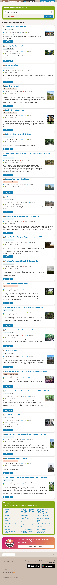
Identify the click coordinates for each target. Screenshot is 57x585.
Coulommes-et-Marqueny (11, 523)
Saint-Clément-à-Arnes (26, 528)
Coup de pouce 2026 (8, 572)
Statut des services (23, 582)
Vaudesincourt (41, 528)
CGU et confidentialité (8, 561)
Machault (23, 514)
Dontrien (7, 525)
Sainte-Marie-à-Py (41, 517)
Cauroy (6, 521)
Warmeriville (40, 532)
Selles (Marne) (40, 520)
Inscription (44, 1)
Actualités (5, 569)
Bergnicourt (8, 517)
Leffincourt (23, 512)
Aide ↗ (20, 1)
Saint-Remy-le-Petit (42, 514)
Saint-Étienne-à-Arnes (26, 529)
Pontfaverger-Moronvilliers (27, 525)
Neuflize (23, 520)
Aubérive (7, 512)
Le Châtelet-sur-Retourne (27, 510)
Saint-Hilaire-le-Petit (26, 532)
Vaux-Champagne (41, 529)
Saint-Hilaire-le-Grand (26, 531)
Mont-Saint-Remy (25, 518)
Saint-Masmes (40, 510)
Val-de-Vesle (40, 526)
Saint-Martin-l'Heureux (43, 509)
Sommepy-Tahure (41, 521)
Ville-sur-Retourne (41, 531)
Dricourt (7, 526)
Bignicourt (7, 520)
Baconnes (7, 515)
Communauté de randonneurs (10, 577)
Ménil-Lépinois (24, 517)
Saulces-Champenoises (43, 518)
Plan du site (5, 564)
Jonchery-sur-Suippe (10, 531)
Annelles (7, 510)
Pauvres (23, 521)
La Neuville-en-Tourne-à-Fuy (28, 509)
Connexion (51, 1)
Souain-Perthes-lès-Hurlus (43, 523)
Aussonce (7, 514)
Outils (5, 1)
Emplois (4, 566)
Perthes (23, 523)
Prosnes (23, 526)
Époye (6, 528)
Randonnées (12, 1)
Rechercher (48, 16)
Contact (4, 575)
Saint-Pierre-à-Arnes (42, 512)
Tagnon (39, 525)
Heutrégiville (8, 529)
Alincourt (7, 509)
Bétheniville (8, 518)
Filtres (10, 16)
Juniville (7, 532)
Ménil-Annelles (25, 515)
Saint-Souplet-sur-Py (42, 515)
